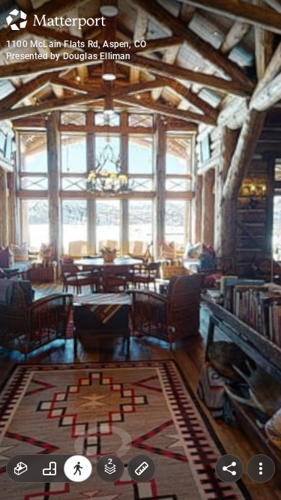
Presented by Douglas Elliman (68, 56)
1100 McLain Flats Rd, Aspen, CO (76, 44)
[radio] (21, 468)
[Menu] (261, 468)
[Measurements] (141, 468)
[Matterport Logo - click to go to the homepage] (56, 19)
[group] (49, 468)
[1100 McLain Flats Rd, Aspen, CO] (140, 250)
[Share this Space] (229, 468)
